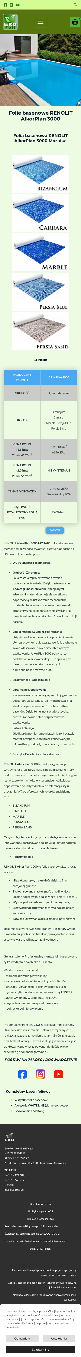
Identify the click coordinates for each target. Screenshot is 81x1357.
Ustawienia (59, 1338)
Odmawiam (22, 1338)
